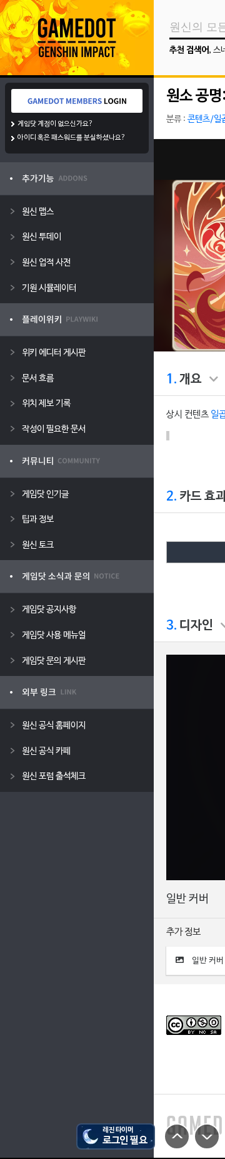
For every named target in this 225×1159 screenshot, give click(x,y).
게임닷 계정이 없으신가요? (55, 124)
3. (171, 626)
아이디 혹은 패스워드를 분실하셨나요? (72, 138)
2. (171, 497)
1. (171, 380)
